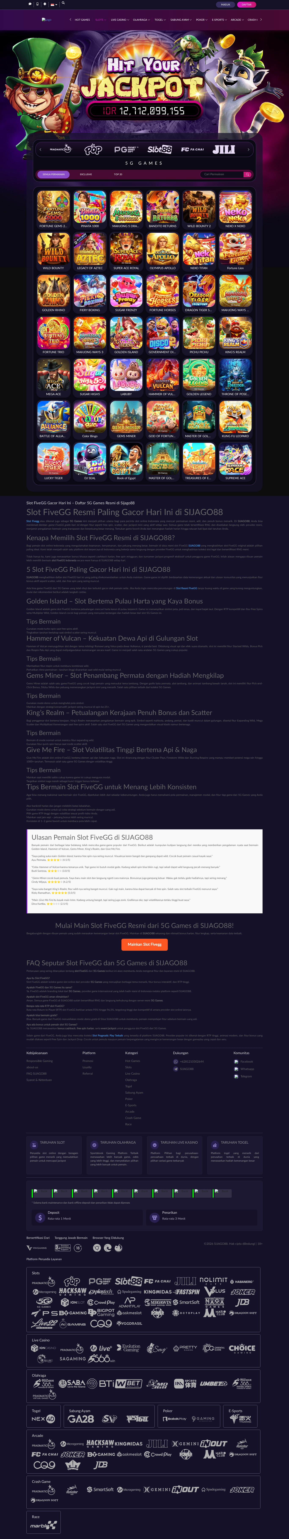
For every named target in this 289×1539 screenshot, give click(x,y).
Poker (200, 20)
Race (128, 1124)
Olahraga (140, 20)
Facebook (247, 1061)
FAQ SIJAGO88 (36, 1073)
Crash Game (133, 1118)
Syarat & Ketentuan (39, 1080)
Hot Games (82, 20)
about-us (32, 1067)
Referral (88, 1073)
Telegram (246, 1076)
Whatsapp (247, 1069)
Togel (159, 20)
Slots (99, 20)
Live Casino (119, 20)
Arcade (236, 20)
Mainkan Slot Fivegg (144, 944)
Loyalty (87, 1067)
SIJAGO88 (187, 1069)
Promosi (88, 1061)
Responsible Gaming (39, 1061)
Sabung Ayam (180, 20)
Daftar (247, 4)
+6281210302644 (192, 1061)
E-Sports (218, 20)
